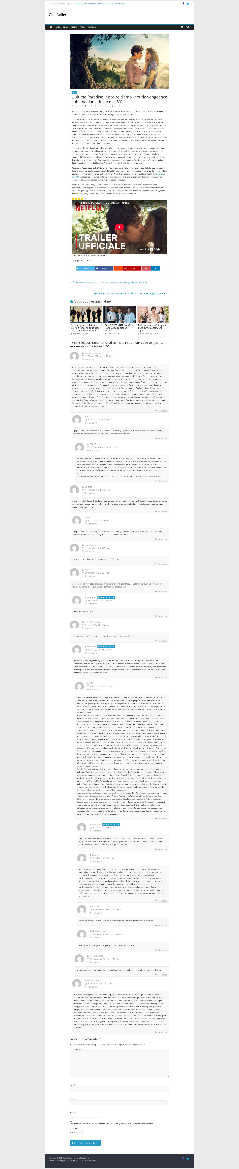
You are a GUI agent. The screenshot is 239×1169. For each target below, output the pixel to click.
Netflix (124, 106)
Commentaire (76, 1049)
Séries (74, 27)
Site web (73, 1112)
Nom (72, 1085)
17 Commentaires (103, 106)
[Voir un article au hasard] (187, 27)
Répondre (162, 410)
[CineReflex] (51, 27)
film (74, 93)
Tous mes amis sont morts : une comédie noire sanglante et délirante (109, 282)
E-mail (73, 1099)
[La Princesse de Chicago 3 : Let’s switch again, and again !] (153, 307)
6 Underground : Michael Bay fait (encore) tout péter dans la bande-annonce (85, 328)
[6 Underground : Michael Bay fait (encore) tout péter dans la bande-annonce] (86, 307)
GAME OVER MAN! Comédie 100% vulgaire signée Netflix (119, 328)
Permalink (90, 359)
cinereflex (90, 106)
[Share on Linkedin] (155, 268)
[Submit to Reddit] (118, 268)
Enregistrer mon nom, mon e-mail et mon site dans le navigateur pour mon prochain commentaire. (112, 1123)
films (65, 27)
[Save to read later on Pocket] (146, 268)
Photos (92, 27)
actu (58, 27)
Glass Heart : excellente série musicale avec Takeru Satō (97, 3)
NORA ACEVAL (94, 980)
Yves (87, 569)
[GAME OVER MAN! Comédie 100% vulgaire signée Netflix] (119, 307)
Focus (82, 27)
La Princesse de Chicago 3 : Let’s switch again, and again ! (152, 328)
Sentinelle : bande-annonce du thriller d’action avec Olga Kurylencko (131, 293)
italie (119, 106)
